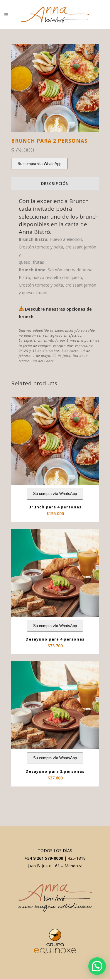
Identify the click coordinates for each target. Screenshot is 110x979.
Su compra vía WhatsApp (39, 163)
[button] (88, 53)
